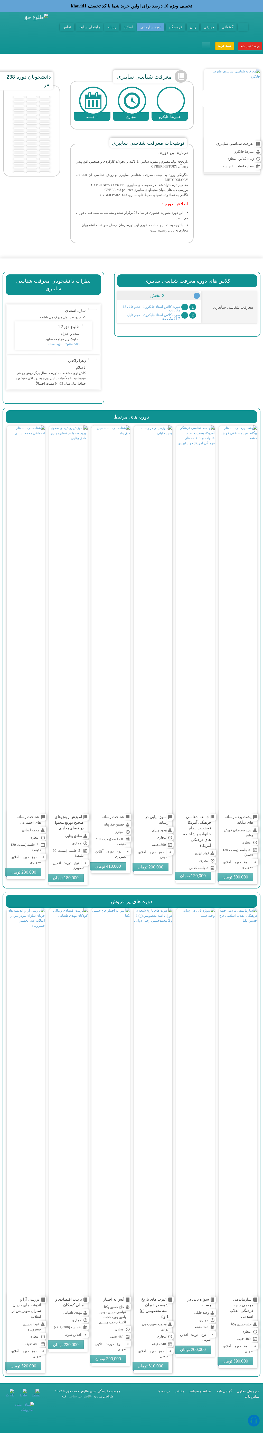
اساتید (128, 27)
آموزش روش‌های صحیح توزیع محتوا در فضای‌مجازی (69, 822)
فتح (63, 1396)
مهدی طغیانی (72, 1312)
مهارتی (209, 27)
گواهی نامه (224, 1391)
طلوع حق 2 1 (69, 327)
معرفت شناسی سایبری (235, 143)
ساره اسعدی (75, 310)
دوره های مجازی (248, 1391)
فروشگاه (175, 27)
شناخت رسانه (113, 816)
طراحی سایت (103, 1396)
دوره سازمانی (150, 27)
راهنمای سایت (89, 27)
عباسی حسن (117, 1312)
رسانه (111, 27)
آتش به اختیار (113, 1299)
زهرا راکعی (77, 360)
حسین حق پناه (114, 824)
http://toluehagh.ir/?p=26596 (59, 344)
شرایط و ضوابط (200, 1391)
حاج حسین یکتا (241, 1324)
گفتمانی (227, 27)
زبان (193, 27)
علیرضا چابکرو (245, 151)
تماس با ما (252, 1396)
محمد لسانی (30, 830)
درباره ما (164, 1391)
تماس (67, 27)
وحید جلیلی (159, 830)
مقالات (179, 1391)
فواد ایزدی (201, 853)
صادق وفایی (73, 836)
